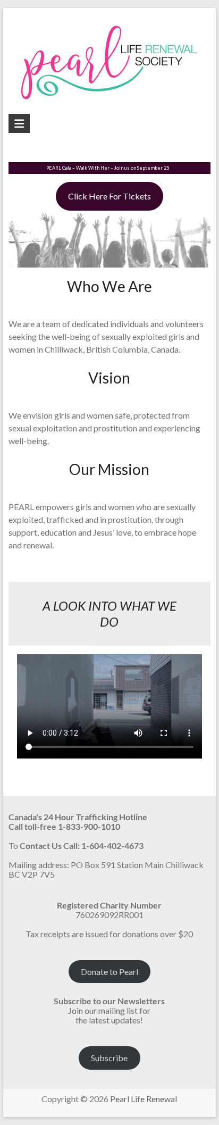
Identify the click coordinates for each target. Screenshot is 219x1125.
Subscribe (109, 1058)
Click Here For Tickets (109, 196)
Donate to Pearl (109, 971)
